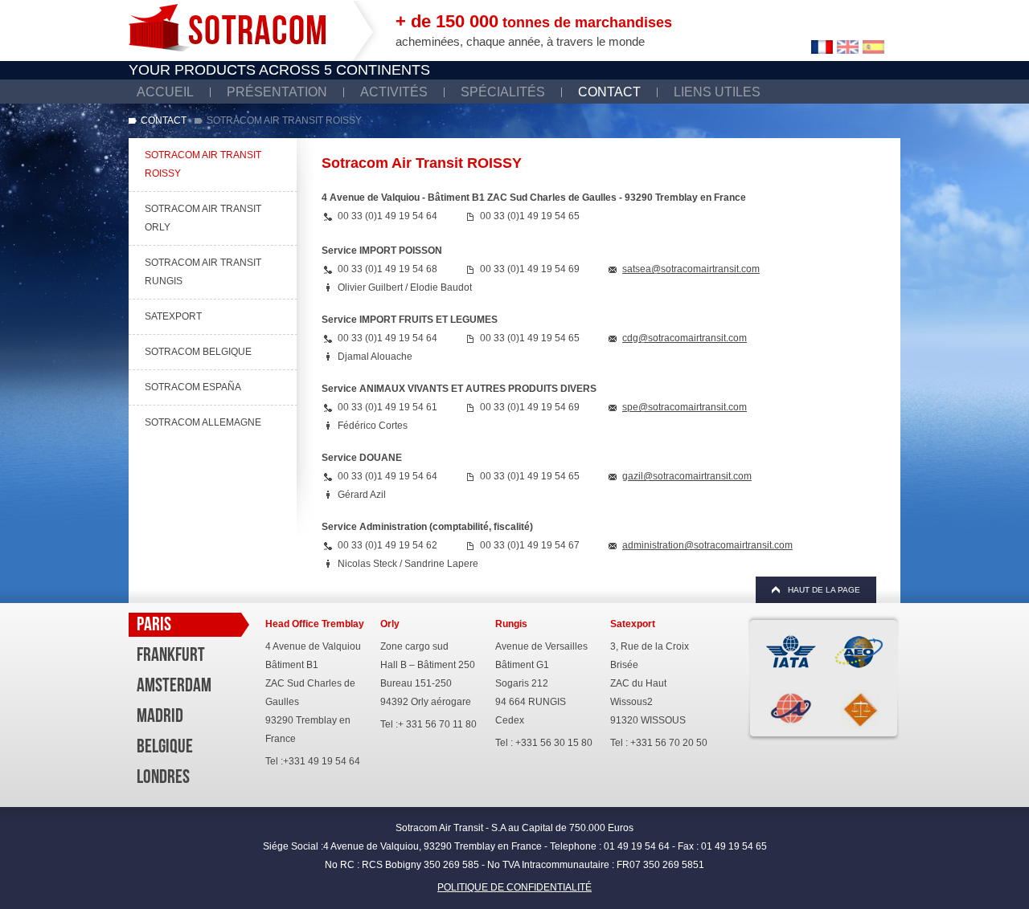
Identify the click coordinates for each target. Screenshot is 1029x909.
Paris (154, 623)
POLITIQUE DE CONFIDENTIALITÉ (514, 887)
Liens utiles (717, 92)
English (848, 47)
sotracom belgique (198, 351)
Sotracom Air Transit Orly (203, 218)
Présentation (277, 92)
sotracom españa (193, 387)
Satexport (173, 316)
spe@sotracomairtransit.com (684, 407)
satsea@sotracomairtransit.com (691, 269)
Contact (609, 92)
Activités (394, 92)
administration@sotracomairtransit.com (707, 545)
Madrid (160, 715)
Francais (822, 47)
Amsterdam (174, 685)
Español (873, 47)
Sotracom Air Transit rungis (203, 272)
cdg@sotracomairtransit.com (684, 338)
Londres (163, 776)
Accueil (165, 92)
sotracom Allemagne (203, 422)
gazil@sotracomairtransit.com (687, 476)
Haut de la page (824, 589)
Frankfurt (171, 654)
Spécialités (503, 92)
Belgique (165, 746)
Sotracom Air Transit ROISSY (203, 164)
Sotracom (227, 27)
